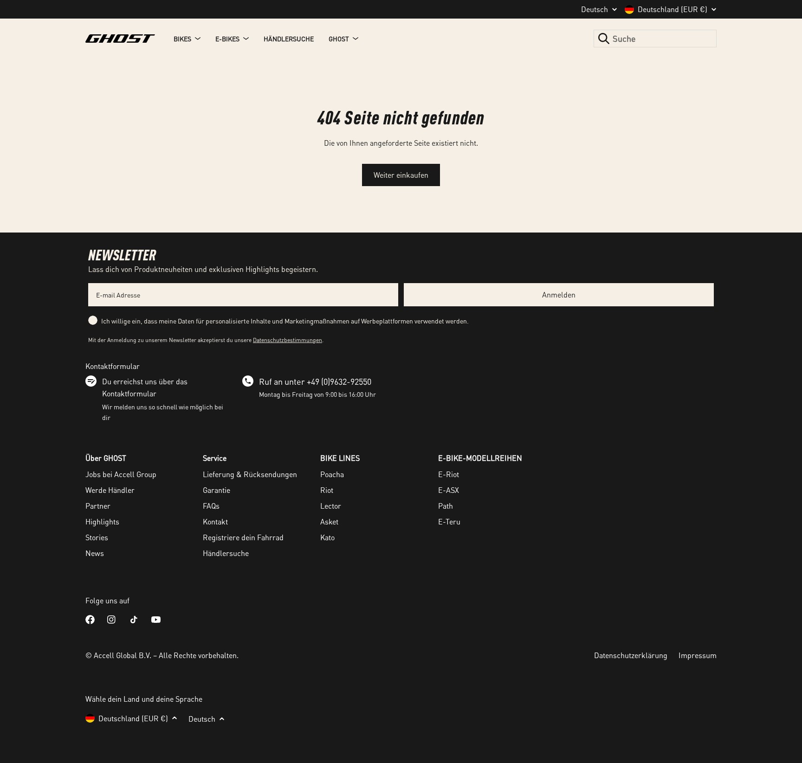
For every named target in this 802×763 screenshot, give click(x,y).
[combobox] (655, 38)
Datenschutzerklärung (630, 655)
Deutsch (594, 9)
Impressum (698, 655)
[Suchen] (603, 38)
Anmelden (559, 294)
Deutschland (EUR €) (672, 9)
